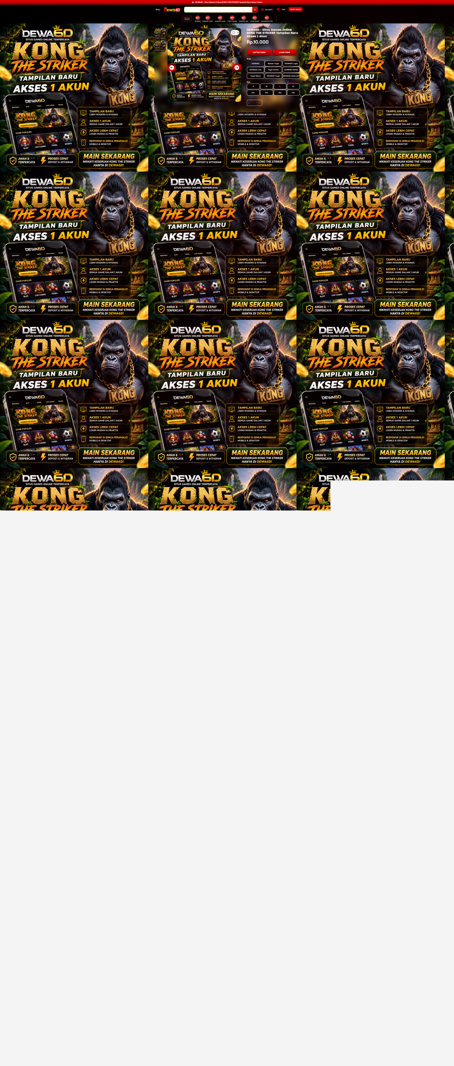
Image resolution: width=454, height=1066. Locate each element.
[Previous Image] (172, 67)
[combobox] (218, 9)
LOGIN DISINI (284, 52)
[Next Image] (237, 67)
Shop (158, 10)
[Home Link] (172, 10)
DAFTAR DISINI (259, 52)
